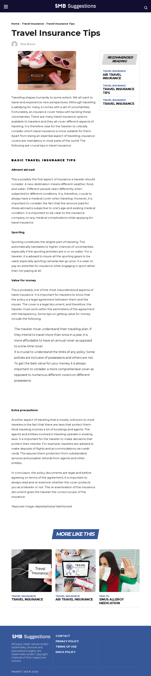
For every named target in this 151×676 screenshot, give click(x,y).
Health (104, 596)
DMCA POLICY (66, 652)
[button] (6, 5)
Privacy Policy (67, 641)
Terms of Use (66, 646)
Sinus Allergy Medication (111, 601)
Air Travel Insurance (112, 76)
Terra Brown (27, 44)
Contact (63, 636)
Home (15, 23)
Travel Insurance (33, 23)
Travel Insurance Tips (118, 91)
